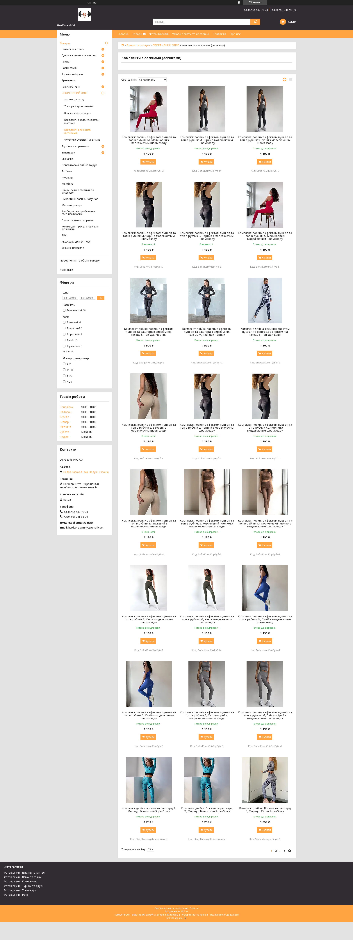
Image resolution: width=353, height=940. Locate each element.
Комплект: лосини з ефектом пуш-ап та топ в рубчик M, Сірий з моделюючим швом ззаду (207, 139)
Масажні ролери (72, 205)
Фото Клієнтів (159, 34)
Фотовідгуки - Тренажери (20, 890)
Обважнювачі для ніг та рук (79, 165)
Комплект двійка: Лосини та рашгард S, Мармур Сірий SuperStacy (265, 809)
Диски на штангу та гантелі (79, 55)
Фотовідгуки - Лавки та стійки (22, 877)
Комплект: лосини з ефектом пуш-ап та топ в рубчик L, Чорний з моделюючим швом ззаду (207, 427)
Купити (149, 161)
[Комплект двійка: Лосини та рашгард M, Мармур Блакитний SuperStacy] (207, 780)
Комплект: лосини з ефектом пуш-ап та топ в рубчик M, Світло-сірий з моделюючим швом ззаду (265, 715)
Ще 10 (69, 351)
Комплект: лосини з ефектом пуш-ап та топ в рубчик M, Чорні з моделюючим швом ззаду (149, 235)
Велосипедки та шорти (77, 113)
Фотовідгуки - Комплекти (20, 881)
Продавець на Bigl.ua (176, 911)
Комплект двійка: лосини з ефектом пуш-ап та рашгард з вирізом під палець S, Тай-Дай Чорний (148, 331)
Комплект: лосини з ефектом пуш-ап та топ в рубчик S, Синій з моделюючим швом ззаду (149, 715)
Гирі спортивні (71, 86)
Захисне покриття (73, 248)
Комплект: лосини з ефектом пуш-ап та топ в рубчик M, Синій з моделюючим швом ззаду (265, 619)
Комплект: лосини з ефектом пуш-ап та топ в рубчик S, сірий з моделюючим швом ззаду (265, 139)
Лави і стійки (69, 68)
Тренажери (69, 80)
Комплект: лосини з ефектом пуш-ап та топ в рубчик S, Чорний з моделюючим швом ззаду (207, 235)
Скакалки (67, 159)
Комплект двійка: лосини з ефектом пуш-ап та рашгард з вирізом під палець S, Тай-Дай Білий (265, 331)
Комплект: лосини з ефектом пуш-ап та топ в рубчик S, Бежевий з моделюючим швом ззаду (149, 427)
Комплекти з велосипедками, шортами (81, 121)
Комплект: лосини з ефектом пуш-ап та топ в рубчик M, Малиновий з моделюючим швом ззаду (149, 139)
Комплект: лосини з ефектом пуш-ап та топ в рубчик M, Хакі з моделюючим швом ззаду (207, 619)
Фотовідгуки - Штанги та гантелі (24, 872)
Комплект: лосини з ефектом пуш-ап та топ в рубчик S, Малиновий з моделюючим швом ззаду (265, 235)
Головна (123, 34)
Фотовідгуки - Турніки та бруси (23, 886)
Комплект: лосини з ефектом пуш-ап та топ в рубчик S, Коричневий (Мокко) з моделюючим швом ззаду (207, 523)
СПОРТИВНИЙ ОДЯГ (166, 45)
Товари (137, 34)
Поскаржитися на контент (194, 914)
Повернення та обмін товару (80, 260)
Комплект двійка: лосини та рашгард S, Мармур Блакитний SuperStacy (149, 809)
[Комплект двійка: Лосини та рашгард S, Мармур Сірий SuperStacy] (265, 780)
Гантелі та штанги (73, 49)
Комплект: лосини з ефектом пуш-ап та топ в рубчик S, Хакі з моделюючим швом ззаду (149, 619)
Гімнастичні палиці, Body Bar (80, 199)
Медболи (68, 184)
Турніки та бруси (72, 74)
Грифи (65, 61)
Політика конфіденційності (224, 914)
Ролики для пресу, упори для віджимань (80, 228)
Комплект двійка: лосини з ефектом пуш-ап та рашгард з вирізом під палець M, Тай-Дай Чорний (206, 331)
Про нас (235, 34)
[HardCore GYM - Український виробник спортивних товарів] (85, 14)
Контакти (219, 34)
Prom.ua (194, 908)
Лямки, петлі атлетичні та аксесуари (78, 191)
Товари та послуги (138, 45)
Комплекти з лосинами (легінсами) (77, 131)
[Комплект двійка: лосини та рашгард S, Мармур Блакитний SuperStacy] (148, 780)
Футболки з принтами (75, 146)
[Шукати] (255, 22)
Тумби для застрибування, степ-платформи (79, 213)
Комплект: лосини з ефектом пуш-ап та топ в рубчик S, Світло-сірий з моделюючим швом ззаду (207, 715)
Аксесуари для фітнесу (76, 241)
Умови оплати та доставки (190, 34)
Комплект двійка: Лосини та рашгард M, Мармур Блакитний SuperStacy (207, 809)
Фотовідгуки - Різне (16, 894)
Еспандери (68, 152)
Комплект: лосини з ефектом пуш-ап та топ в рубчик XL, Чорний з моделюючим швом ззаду (265, 427)
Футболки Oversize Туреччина (82, 139)
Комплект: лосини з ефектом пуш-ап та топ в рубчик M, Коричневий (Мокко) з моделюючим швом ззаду (265, 523)
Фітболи (67, 171)
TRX (64, 235)
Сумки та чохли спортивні (78, 220)
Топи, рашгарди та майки (79, 106)
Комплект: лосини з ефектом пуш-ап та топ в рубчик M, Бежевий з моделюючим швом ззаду (149, 523)
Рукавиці (67, 177)
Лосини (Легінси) (74, 99)
